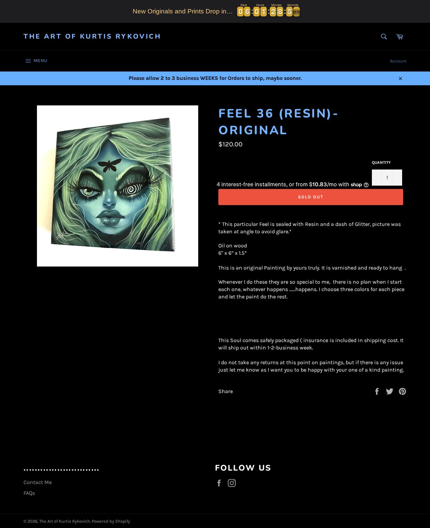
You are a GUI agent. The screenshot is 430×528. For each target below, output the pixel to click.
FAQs (29, 493)
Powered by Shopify (111, 521)
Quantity (381, 162)
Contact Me (38, 482)
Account (398, 60)
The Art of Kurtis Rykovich (93, 36)
